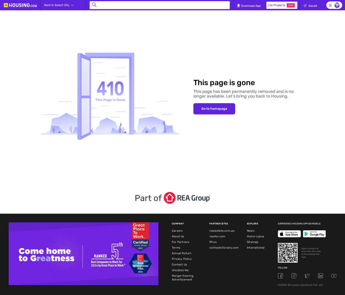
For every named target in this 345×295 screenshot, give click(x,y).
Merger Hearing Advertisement (182, 277)
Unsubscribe (180, 270)
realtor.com (217, 236)
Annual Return (182, 253)
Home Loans (255, 236)
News (250, 230)
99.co (213, 242)
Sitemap (252, 242)
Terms (176, 247)
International (256, 247)
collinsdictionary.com (224, 247)
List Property (280, 5)
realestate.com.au (221, 230)
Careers (177, 230)
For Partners (180, 242)
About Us (178, 236)
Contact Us (179, 264)
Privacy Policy (182, 259)
